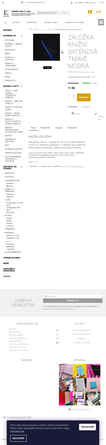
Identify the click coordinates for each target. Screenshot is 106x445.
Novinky (16, 22)
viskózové (10, 249)
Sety (7, 145)
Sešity (8, 54)
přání (7, 77)
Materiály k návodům (10, 140)
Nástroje (9, 173)
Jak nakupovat (15, 332)
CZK (98, 3)
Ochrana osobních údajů (19, 344)
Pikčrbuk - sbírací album (13, 45)
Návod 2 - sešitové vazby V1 (13, 102)
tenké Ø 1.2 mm (12, 236)
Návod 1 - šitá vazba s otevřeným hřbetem (11, 94)
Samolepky (10, 50)
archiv (7, 276)
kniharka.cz (81, 338)
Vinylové (9, 226)
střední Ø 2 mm (12, 238)
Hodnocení (72, 128)
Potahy (8, 215)
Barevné (9, 186)
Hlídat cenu (99, 116)
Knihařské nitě (12, 180)
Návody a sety (51, 22)
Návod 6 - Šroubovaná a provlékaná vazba (14, 129)
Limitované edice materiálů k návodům (13, 159)
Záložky (9, 241)
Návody (8, 136)
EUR (102, 3)
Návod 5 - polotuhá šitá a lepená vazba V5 (13, 121)
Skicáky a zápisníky (9, 58)
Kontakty (12, 329)
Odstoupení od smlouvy (18, 350)
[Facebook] (3, 2)
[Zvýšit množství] (73, 94)
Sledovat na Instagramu (82, 409)
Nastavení (18, 438)
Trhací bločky (12, 69)
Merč (6, 263)
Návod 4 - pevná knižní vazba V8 (12, 114)
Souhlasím (87, 427)
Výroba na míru (11, 258)
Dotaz (77, 114)
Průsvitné (10, 212)
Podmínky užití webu (17, 347)
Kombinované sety (14, 149)
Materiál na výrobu (74, 22)
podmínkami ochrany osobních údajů (58, 309)
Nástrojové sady (13, 153)
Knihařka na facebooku (81, 334)
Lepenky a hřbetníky (10, 190)
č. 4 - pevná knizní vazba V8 (72, 166)
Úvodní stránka (5, 22)
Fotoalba (9, 40)
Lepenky (9, 197)
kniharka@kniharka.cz (81, 330)
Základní (10, 183)
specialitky (10, 81)
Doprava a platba (16, 335)
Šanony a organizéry (10, 64)
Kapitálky (9, 177)
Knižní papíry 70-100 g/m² (14, 204)
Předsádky (10, 229)
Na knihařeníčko (13, 252)
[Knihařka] (20, 13)
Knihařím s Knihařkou (9, 270)
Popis (33, 128)
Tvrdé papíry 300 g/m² (13, 208)
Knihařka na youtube (81, 343)
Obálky (8, 73)
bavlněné (10, 244)
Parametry (45, 128)
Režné (9, 221)
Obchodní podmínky (17, 338)
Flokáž (9, 218)
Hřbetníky (10, 194)
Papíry (8, 200)
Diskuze (58, 128)
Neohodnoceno (87, 72)
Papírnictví (32, 22)
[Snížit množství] (73, 97)
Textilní (9, 223)
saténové (10, 247)
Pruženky (9, 233)
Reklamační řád (15, 341)
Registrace (90, 3)
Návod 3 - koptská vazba (13, 108)
